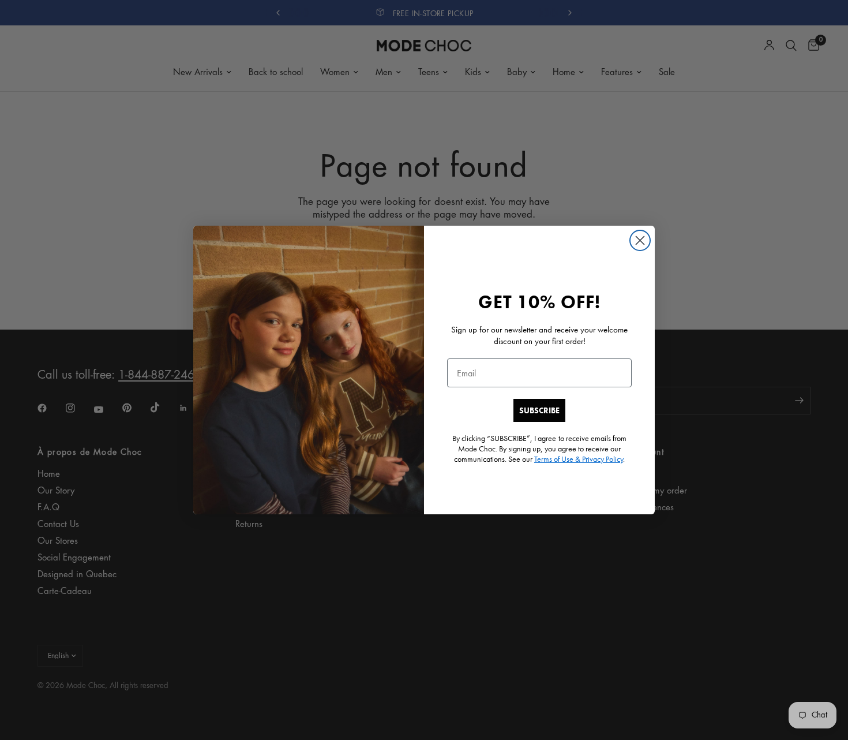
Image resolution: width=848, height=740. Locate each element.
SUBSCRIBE (539, 410)
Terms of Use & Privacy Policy (578, 459)
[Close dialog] (640, 240)
